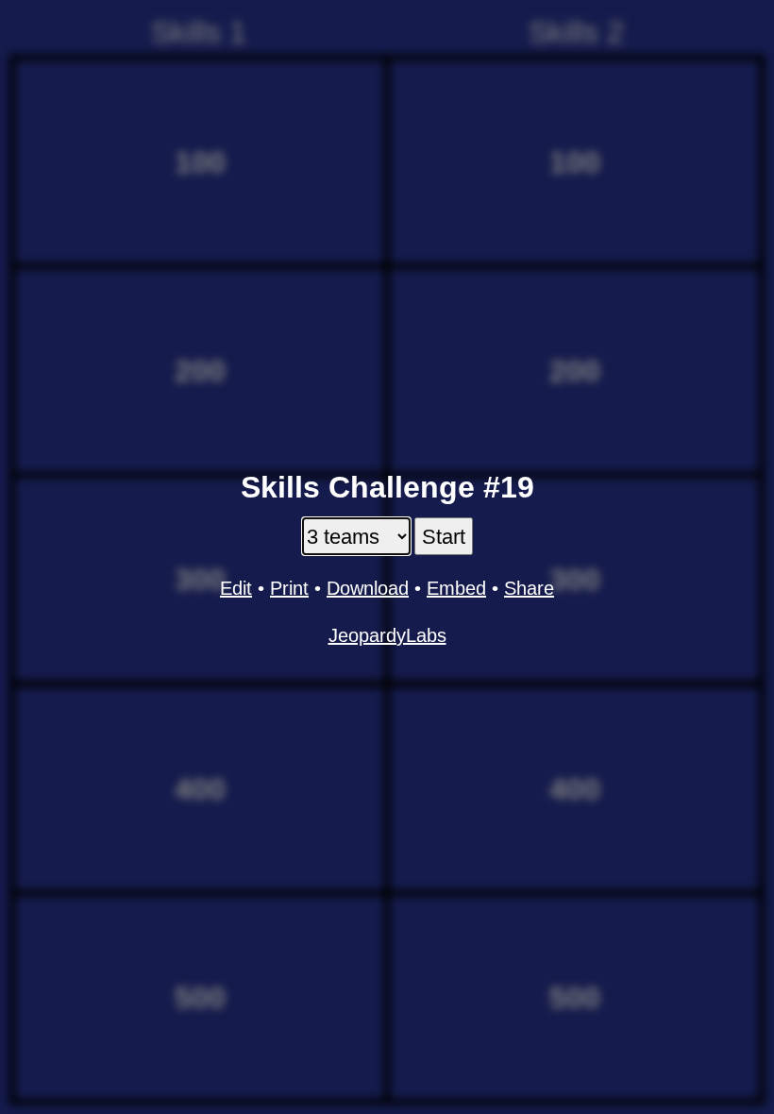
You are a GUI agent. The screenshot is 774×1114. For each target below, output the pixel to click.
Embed (456, 588)
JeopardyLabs (387, 635)
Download (368, 588)
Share (529, 588)
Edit (236, 588)
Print (289, 588)
